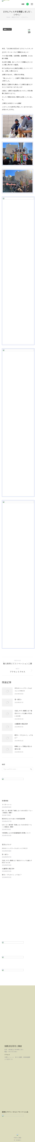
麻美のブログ (7, 29)
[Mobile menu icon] (32, 4)
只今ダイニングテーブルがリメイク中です (23, 689)
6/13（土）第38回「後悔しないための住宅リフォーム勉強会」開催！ (17, 826)
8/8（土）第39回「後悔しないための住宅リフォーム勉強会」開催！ (17, 812)
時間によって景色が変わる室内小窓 (23, 747)
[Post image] (7, 691)
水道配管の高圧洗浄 (21, 724)
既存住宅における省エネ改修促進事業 (13, 819)
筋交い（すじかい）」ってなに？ (24, 736)
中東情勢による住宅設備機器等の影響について (16, 833)
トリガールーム (6, 804)
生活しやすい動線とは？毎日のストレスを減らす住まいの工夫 (23, 713)
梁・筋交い (18, 699)
